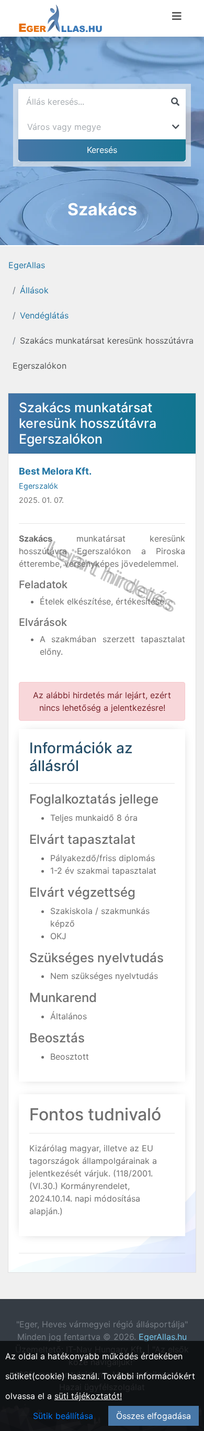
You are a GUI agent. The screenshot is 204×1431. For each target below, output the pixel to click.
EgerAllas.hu (163, 1336)
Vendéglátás (44, 315)
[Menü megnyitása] (176, 16)
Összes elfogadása (153, 1416)
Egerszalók (38, 485)
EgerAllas (26, 265)
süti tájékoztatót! (88, 1396)
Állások (34, 290)
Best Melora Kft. (55, 471)
